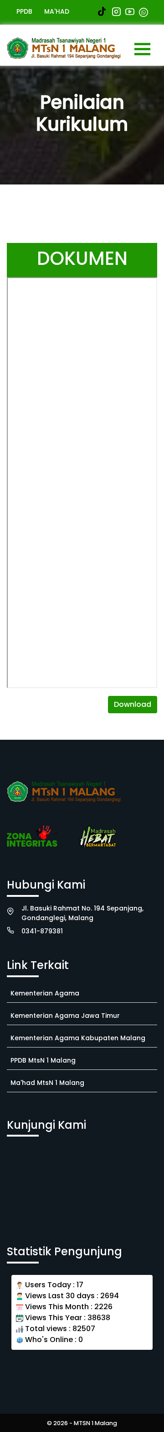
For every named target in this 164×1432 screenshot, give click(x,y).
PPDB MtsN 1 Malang (43, 1060)
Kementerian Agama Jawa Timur (65, 1015)
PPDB (24, 11)
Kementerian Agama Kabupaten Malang (77, 1037)
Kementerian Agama (44, 993)
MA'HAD (56, 11)
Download (132, 704)
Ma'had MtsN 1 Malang (47, 1082)
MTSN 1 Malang (95, 1423)
